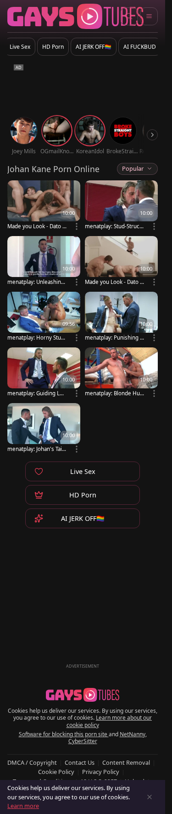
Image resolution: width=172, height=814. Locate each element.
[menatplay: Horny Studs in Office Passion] (43, 317)
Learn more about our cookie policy (109, 721)
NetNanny (132, 734)
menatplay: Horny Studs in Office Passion (35, 338)
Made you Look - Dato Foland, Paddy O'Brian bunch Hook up (37, 226)
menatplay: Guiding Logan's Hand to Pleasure (36, 393)
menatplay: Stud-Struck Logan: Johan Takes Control (114, 226)
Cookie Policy (56, 772)
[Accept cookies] (149, 797)
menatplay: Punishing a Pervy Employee (114, 338)
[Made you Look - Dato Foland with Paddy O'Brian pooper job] (121, 261)
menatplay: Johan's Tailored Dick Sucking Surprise (37, 449)
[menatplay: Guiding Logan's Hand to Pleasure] (43, 372)
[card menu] (76, 226)
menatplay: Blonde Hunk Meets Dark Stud (114, 393)
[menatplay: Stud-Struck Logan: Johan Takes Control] (121, 205)
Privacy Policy (100, 772)
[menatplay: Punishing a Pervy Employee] (121, 317)
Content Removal (126, 762)
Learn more (23, 806)
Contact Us (79, 762)
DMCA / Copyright (32, 762)
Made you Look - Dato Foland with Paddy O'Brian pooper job (114, 282)
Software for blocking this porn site (64, 734)
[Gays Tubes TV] (82, 695)
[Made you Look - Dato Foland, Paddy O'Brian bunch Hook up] (43, 205)
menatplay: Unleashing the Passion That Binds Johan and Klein (36, 282)
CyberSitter (82, 741)
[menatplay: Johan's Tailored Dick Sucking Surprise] (43, 428)
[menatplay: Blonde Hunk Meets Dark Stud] (121, 372)
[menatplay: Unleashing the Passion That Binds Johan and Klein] (43, 261)
